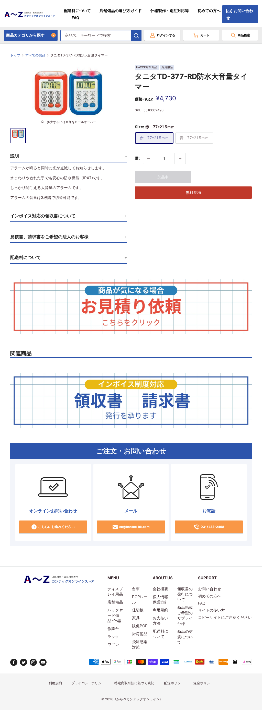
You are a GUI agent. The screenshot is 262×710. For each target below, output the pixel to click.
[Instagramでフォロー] (33, 662)
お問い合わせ (239, 14)
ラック (113, 636)
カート (205, 35)
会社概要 (160, 588)
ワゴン (113, 644)
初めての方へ (209, 10)
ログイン (166, 35)
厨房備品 (139, 633)
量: (137, 158)
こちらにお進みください (56, 527)
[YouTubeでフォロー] (43, 662)
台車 (136, 588)
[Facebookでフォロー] (13, 662)
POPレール (140, 599)
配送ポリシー (174, 683)
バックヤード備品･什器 (115, 615)
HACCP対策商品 (146, 67)
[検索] (136, 35)
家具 (136, 618)
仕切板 (138, 610)
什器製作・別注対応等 (169, 10)
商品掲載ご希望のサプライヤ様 (185, 615)
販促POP (140, 625)
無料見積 (193, 192)
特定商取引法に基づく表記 (134, 683)
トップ (15, 55)
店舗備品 (115, 602)
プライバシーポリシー (88, 683)
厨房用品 (167, 67)
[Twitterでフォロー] (23, 662)
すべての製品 (35, 55)
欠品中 (163, 177)
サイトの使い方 (211, 610)
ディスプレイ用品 (115, 591)
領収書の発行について (185, 594)
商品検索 (244, 35)
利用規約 (160, 610)
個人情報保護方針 (160, 599)
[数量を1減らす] (148, 158)
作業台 (113, 628)
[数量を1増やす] (180, 158)
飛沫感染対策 (139, 644)
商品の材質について (185, 637)
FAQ (75, 17)
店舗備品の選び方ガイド (121, 10)
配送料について (77, 10)
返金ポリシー (203, 683)
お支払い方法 (160, 621)
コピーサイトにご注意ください (225, 617)
